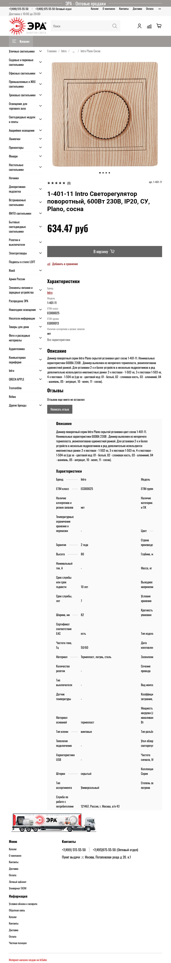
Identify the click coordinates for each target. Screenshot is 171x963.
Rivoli (12, 270)
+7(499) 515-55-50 (18, 9)
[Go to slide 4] (109, 172)
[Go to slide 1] (100, 172)
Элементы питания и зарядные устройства (21, 289)
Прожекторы (16, 147)
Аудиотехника (17, 348)
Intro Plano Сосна (90, 50)
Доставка (137, 8)
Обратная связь (17, 910)
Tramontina (15, 387)
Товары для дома (19, 326)
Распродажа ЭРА (18, 300)
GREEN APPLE (16, 379)
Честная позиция (17, 943)
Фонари (13, 156)
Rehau (12, 396)
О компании (109, 8)
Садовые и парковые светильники (21, 62)
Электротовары (18, 253)
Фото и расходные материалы (19, 337)
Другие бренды (17, 405)
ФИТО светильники (20, 213)
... (74, 51)
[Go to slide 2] (103, 172)
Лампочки (14, 138)
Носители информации (22, 318)
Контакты (124, 8)
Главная (52, 50)
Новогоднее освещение (22, 309)
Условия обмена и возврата (23, 904)
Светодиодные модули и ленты (22, 119)
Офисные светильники (22, 73)
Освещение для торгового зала (18, 106)
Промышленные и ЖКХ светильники (22, 84)
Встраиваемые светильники (17, 202)
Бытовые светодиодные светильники (17, 227)
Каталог (95, 8)
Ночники (14, 177)
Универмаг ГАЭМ (17, 888)
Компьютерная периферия (17, 359)
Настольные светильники (16, 167)
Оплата (149, 8)
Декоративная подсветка (17, 188)
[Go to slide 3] (106, 172)
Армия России (17, 278)
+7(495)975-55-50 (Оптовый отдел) (115, 849)
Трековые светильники (22, 95)
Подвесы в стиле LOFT (22, 261)
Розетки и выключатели (17, 242)
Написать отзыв (60, 409)
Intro (64, 50)
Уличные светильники (22, 51)
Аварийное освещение (22, 130)
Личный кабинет (17, 882)
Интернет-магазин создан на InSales (28, 960)
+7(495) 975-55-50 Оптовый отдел (53, 9)
